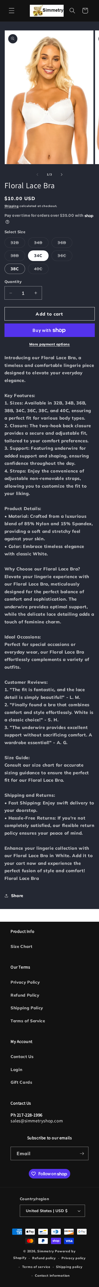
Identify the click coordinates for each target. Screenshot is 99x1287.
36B (65, 244)
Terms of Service (28, 1020)
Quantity (13, 281)
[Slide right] (62, 174)
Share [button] (17, 895)
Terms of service (36, 1267)
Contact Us (22, 1056)
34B (41, 244)
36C (65, 257)
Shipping (11, 206)
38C (15, 268)
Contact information (52, 1275)
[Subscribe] (82, 1153)
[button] (11, 10)
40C (41, 270)
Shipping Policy (27, 1007)
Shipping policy (69, 1267)
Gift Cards (21, 1082)
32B (18, 244)
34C (38, 255)
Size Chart (21, 946)
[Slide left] (37, 174)
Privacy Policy (25, 982)
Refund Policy (25, 995)
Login (16, 1069)
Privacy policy (74, 1258)
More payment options (49, 344)
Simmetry (45, 1251)
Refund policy (44, 1258)
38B (18, 257)
